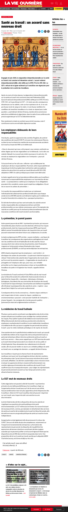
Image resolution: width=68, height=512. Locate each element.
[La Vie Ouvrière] (24, 3)
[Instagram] (67, 10)
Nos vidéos (31, 9)
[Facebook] (64, 10)
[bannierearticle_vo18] (59, 130)
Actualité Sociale (5, 9)
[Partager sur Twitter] (42, 31)
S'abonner (58, 9)
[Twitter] (66, 9)
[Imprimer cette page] (48, 31)
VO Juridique (15, 9)
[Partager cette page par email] (45, 31)
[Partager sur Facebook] (39, 31)
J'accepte (36, 509)
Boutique (23, 9)
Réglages (58, 509)
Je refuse (47, 509)
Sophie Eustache (7, 33)
